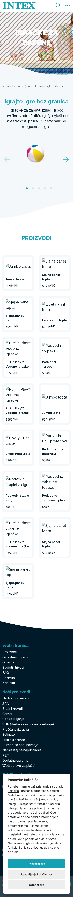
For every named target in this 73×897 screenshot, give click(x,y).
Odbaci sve (36, 884)
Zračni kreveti (12, 709)
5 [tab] (51, 189)
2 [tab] (33, 189)
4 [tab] (45, 189)
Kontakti (8, 683)
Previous (7, 159)
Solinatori (9, 735)
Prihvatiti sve (36, 863)
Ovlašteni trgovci (15, 657)
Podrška (8, 678)
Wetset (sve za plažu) (28, 86)
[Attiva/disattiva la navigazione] (68, 6)
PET (5, 755)
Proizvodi (7, 86)
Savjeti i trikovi (13, 668)
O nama (8, 662)
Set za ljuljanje (13, 719)
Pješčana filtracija (15, 729)
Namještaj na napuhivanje (22, 750)
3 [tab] (39, 189)
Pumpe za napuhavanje (20, 745)
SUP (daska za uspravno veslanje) (28, 724)
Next (66, 159)
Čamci (7, 714)
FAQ (5, 673)
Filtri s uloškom (13, 740)
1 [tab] (27, 189)
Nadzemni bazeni (15, 698)
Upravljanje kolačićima (36, 874)
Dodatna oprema (15, 760)
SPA (5, 704)
